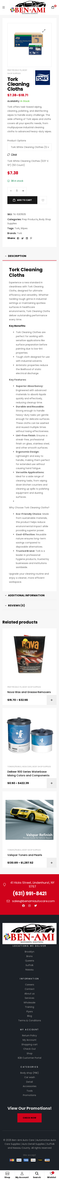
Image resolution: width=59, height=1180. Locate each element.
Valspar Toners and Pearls (24, 855)
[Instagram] (29, 905)
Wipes (24, 228)
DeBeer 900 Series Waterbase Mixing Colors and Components (28, 773)
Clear (14, 154)
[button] (44, 30)
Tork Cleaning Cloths (26, 272)
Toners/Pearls (14, 766)
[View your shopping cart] (52, 7)
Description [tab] (17, 256)
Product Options (16, 140)
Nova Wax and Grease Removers (29, 692)
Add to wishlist (43, 200)
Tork (17, 228)
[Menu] (3, 7)
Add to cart (24, 200)
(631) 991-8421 (29, 893)
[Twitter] (35, 905)
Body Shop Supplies (31, 687)
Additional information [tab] (26, 595)
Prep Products (14, 70)
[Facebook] (23, 905)
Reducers (27, 766)
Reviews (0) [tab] (16, 605)
